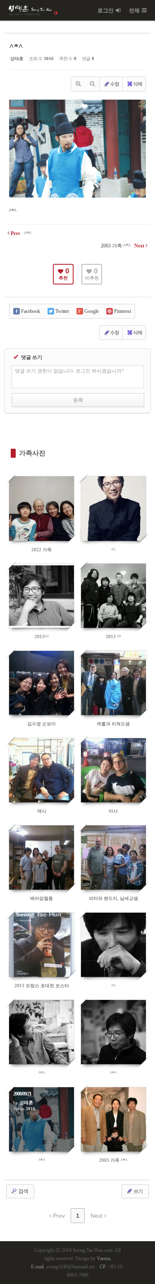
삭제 (137, 84)
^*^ (16, 46)
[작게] (92, 84)
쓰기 (138, 1191)
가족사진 (32, 453)
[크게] (78, 84)
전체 (134, 10)
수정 (114, 84)
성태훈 (17, 58)
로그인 (106, 10)
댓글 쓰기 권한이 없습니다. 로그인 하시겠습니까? (69, 371)
